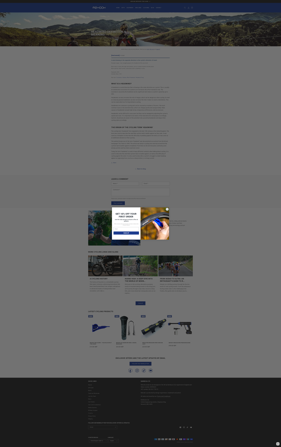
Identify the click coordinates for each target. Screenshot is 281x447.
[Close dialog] (167, 209)
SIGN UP (126, 233)
